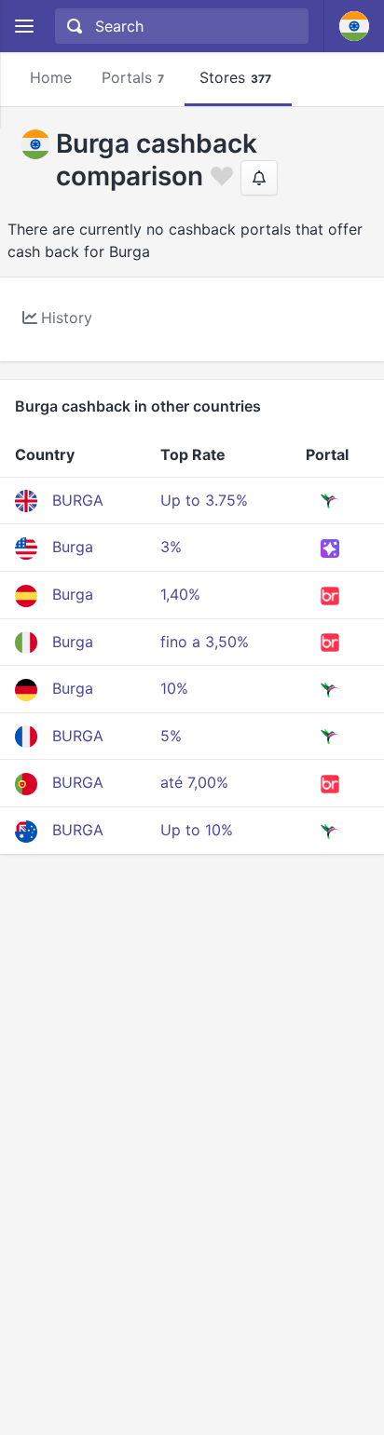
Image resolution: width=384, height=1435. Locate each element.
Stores (235, 77)
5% (171, 735)
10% (174, 688)
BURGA (77, 500)
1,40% (180, 594)
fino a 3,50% (204, 641)
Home (51, 77)
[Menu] (23, 26)
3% (171, 546)
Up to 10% (196, 829)
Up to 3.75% (204, 500)
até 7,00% (194, 782)
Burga (72, 546)
